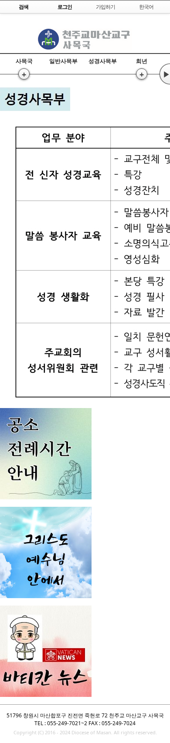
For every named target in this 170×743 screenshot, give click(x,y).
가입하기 (105, 6)
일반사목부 (63, 61)
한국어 (146, 6)
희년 (141, 61)
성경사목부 (102, 61)
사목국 (24, 61)
